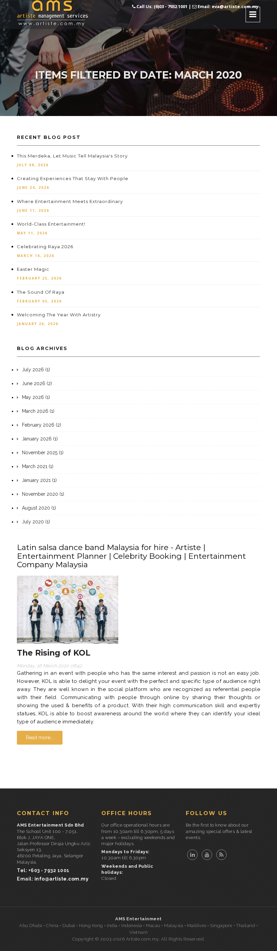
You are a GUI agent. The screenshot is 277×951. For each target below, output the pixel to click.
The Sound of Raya (41, 292)
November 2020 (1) (43, 494)
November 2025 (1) (43, 452)
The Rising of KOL (54, 653)
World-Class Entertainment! (51, 224)
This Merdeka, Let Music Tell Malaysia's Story (72, 155)
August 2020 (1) (39, 508)
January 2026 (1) (40, 438)
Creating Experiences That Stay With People (72, 178)
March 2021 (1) (37, 466)
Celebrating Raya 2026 (45, 246)
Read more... (39, 737)
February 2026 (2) (41, 425)
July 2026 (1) (36, 369)
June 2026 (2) (37, 383)
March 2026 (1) (38, 411)
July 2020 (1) (36, 521)
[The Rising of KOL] (67, 609)
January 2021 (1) (39, 480)
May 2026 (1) (36, 397)
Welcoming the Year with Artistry (59, 314)
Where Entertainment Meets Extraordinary (70, 201)
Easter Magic (33, 269)
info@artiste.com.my (61, 879)
